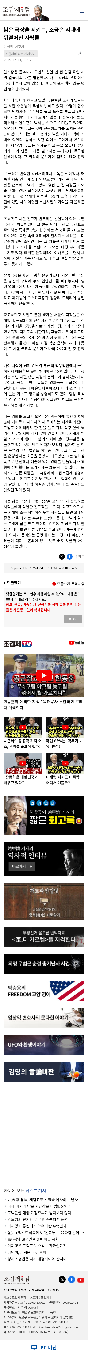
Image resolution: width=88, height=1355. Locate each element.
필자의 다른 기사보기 (21, 54)
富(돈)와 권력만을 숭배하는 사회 (33, 1239)
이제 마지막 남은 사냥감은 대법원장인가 (39, 1206)
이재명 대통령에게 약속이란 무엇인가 (37, 1226)
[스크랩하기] (80, 53)
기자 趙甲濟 (36, 1290)
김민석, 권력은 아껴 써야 (27, 1252)
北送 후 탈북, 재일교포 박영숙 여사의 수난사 (43, 1199)
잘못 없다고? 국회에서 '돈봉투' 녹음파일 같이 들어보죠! (46, 1232)
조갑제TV (53, 1290)
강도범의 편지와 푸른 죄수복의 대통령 (38, 1219)
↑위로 (79, 556)
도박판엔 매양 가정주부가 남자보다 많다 (39, 1212)
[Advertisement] (44, 1133)
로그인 (72, 618)
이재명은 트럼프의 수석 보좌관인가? (36, 1245)
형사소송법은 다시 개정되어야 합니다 (37, 1259)
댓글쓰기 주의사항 (70, 583)
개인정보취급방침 (15, 1290)
